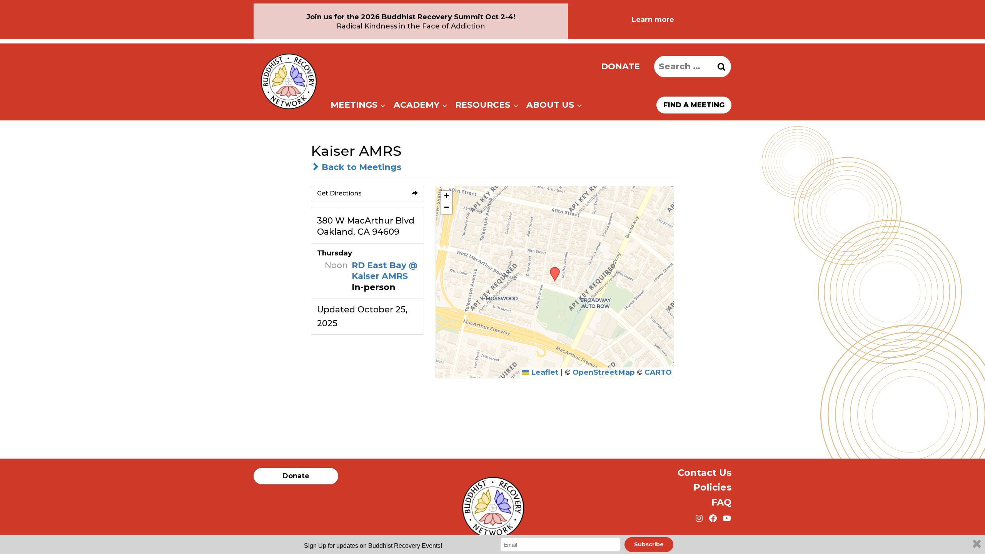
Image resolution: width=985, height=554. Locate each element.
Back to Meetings (360, 167)
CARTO (658, 372)
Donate (620, 66)
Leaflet (544, 372)
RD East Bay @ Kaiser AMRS (384, 271)
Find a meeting (694, 105)
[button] (552, 269)
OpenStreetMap (604, 372)
